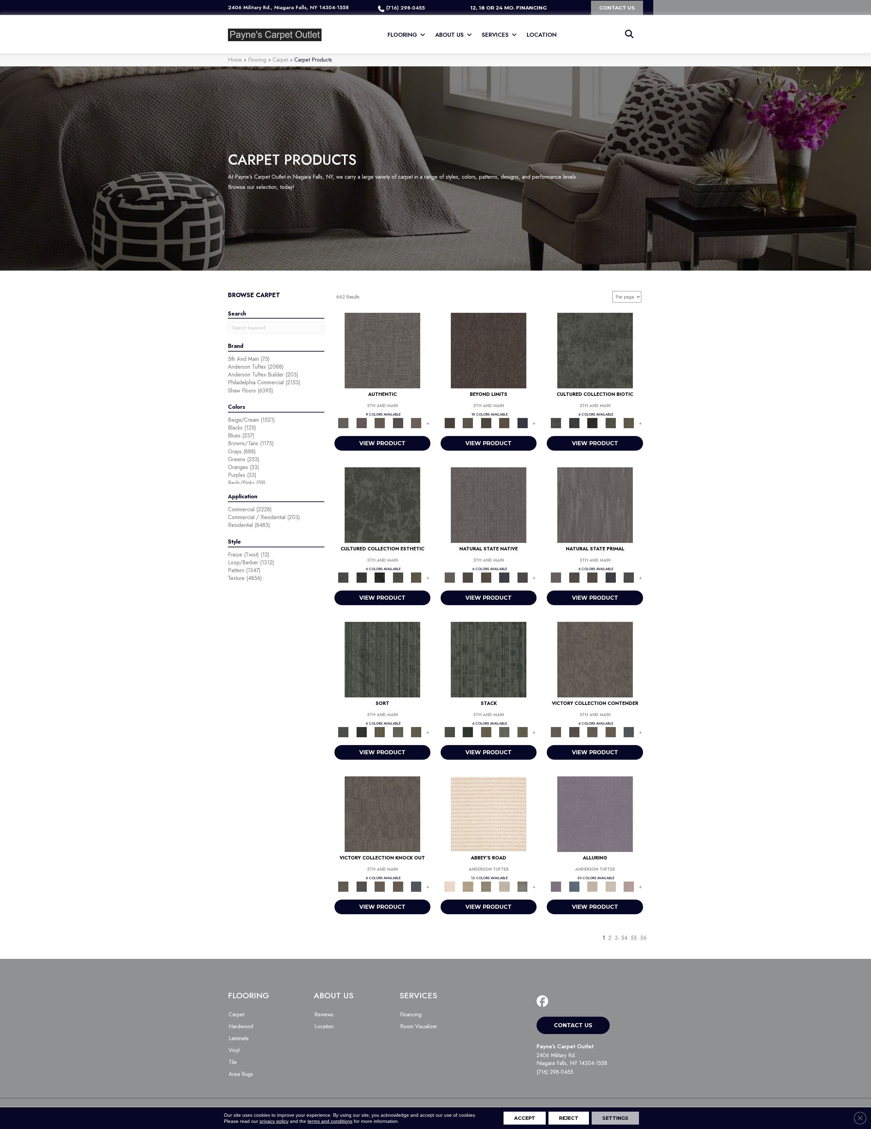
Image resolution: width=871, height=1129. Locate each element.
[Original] (522, 577)
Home (235, 60)
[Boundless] (486, 886)
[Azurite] (574, 886)
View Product (382, 443)
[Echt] (361, 422)
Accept (524, 1118)
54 (624, 938)
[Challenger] (595, 659)
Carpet (280, 60)
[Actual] (382, 350)
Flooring (257, 60)
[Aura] (488, 813)
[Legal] (398, 422)
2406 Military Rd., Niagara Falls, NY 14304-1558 (288, 7)
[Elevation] (486, 422)
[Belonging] (488, 504)
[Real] (416, 422)
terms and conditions (330, 1121)
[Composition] (611, 422)
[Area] (488, 350)
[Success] (629, 731)
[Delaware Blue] (522, 886)
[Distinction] (629, 422)
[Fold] (380, 731)
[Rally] (611, 731)
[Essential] (468, 577)
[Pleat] (398, 731)
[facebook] (544, 1001)
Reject (568, 1118)
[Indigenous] (486, 577)
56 (643, 938)
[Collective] (592, 422)
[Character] (574, 422)
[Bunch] (361, 731)
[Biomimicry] (595, 350)
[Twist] (416, 731)
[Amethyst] (595, 813)
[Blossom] (629, 886)
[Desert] (468, 422)
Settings (615, 1118)
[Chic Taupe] (504, 886)
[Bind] (382, 659)
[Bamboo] (468, 886)
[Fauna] (504, 422)
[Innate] (504, 577)
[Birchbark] (611, 886)
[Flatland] (522, 422)
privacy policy (274, 1121)
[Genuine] (380, 422)
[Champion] (574, 731)
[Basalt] (592, 886)
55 (634, 938)
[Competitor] (592, 731)
